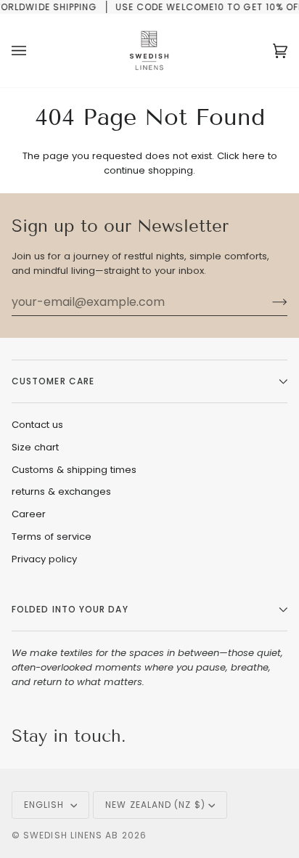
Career (29, 514)
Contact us (37, 425)
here (253, 156)
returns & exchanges (61, 491)
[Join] (268, 302)
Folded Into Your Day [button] (70, 609)
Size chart (35, 447)
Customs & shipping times (74, 470)
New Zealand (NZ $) (155, 804)
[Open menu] (33, 50)
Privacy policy (44, 559)
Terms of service (51, 536)
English (45, 804)
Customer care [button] (53, 381)
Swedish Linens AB (70, 835)
